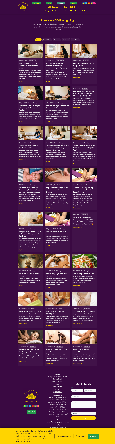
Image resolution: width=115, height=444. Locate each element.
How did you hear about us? (76, 410)
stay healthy (57, 39)
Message (73, 400)
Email (72, 393)
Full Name (73, 387)
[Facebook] (83, 3)
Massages (48, 11)
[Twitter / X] (86, 3)
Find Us (49, 3)
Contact (81, 11)
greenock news (47, 39)
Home (42, 11)
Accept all (93, 436)
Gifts (72, 11)
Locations (66, 11)
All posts (38, 39)
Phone (85, 387)
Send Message (83, 418)
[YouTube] (89, 3)
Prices (60, 11)
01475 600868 (57, 387)
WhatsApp (61, 3)
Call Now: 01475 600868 (63, 7)
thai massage (66, 39)
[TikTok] (92, 3)
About (85, 11)
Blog (76, 11)
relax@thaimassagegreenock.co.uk (57, 422)
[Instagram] (94, 3)
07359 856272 (57, 392)
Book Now (74, 3)
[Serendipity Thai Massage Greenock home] (23, 7)
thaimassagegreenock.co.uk (57, 427)
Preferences (80, 436)
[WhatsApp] (24, 406)
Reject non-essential (64, 436)
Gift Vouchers (36, 3)
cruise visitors (75, 39)
